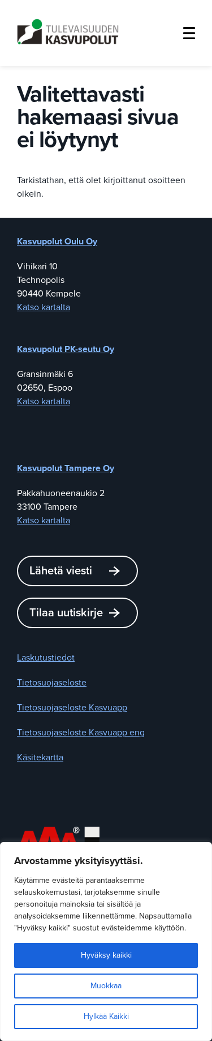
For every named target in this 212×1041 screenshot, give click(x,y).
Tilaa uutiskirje (66, 613)
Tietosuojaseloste (51, 682)
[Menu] (189, 33)
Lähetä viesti (60, 571)
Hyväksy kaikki (106, 955)
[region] (106, 941)
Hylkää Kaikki (106, 1016)
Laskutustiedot (46, 657)
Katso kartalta (43, 307)
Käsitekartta (40, 757)
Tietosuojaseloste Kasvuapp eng (81, 732)
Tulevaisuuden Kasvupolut (68, 31)
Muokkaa (106, 986)
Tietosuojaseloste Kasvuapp (72, 707)
